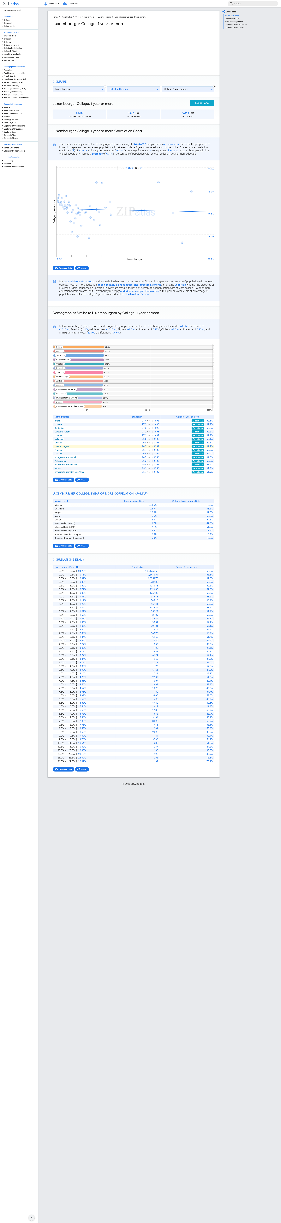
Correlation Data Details (235, 27)
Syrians (58, 468)
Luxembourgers (104, 17)
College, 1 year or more (84, 17)
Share (83, 268)
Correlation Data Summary (236, 24)
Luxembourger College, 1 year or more (130, 17)
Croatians (59, 435)
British (57, 421)
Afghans (58, 450)
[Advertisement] (93, 49)
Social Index (66, 17)
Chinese (58, 424)
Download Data (65, 268)
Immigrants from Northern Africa (69, 472)
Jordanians (60, 428)
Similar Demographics (234, 21)
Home (55, 17)
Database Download (12, 10)
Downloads (73, 3)
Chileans (58, 454)
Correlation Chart (232, 19)
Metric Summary (232, 16)
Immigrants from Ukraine (66, 464)
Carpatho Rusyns (62, 432)
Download (208, 163)
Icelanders (59, 439)
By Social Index (10, 36)
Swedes (58, 443)
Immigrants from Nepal (65, 457)
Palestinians (60, 461)
